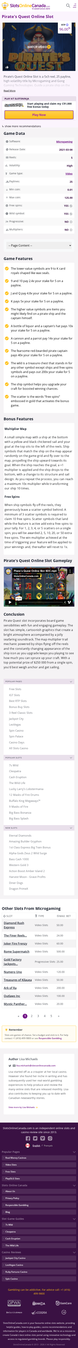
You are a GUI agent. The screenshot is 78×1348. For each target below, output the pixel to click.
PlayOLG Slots (12, 1178)
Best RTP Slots (18, 701)
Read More (9, 90)
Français (48, 1145)
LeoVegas (15, 724)
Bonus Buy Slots (19, 707)
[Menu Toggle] (74, 5)
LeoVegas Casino (14, 1264)
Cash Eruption (17, 777)
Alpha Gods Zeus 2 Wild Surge (28, 853)
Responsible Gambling (50, 1038)
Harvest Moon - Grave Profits (27, 877)
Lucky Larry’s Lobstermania (26, 789)
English (36, 1145)
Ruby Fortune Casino (16, 1271)
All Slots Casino (18, 748)
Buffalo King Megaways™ (24, 801)
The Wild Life (17, 783)
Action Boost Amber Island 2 (27, 871)
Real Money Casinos (15, 1157)
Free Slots (15, 689)
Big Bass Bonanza (20, 812)
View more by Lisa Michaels (22, 1107)
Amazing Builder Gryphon (25, 841)
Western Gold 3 (18, 865)
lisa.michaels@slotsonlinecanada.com (36, 1065)
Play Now (39, 115)
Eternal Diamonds (20, 835)
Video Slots (11, 1164)
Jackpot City (16, 718)
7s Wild (13, 765)
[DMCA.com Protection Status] (39, 1303)
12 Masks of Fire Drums (24, 795)
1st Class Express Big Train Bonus (30, 847)
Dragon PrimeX (18, 888)
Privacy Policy (12, 1198)
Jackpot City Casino (15, 1258)
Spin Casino (16, 730)
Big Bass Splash (18, 818)
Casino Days (16, 742)
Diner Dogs (16, 883)
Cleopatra (15, 771)
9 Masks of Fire (18, 806)
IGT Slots (14, 695)
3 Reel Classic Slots (20, 712)
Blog (7, 1212)
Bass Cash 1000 (19, 859)
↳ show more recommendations (21, 126)
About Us (10, 1191)
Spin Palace (16, 736)
